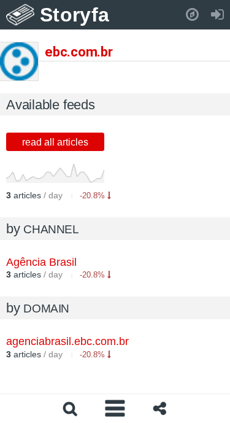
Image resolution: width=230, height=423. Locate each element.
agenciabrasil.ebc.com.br (67, 341)
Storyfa (74, 15)
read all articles (55, 142)
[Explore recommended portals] (192, 14)
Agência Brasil (41, 262)
